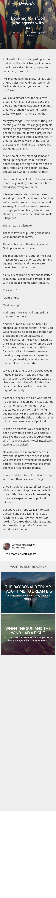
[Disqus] (28, 696)
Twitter (15, 547)
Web (23, 547)
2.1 (36, 4)
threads (27, 3)
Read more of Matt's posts (20, 554)
